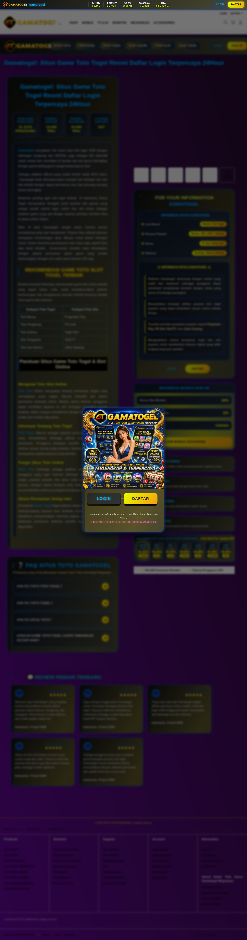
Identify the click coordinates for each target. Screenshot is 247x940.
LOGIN (220, 4)
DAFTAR (236, 4)
